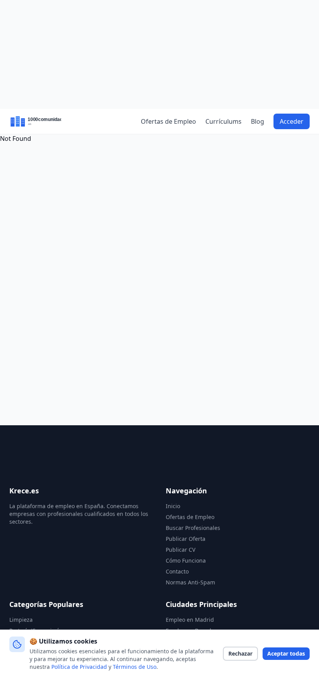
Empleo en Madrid (190, 619)
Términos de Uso (134, 666)
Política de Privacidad (79, 666)
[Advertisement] (159, 54)
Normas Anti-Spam (190, 582)
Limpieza (21, 619)
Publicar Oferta (185, 538)
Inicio (173, 506)
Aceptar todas (286, 653)
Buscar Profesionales (193, 527)
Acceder (291, 121)
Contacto (177, 571)
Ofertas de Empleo (168, 121)
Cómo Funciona (186, 560)
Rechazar (240, 653)
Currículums (223, 121)
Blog (257, 121)
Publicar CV (180, 549)
